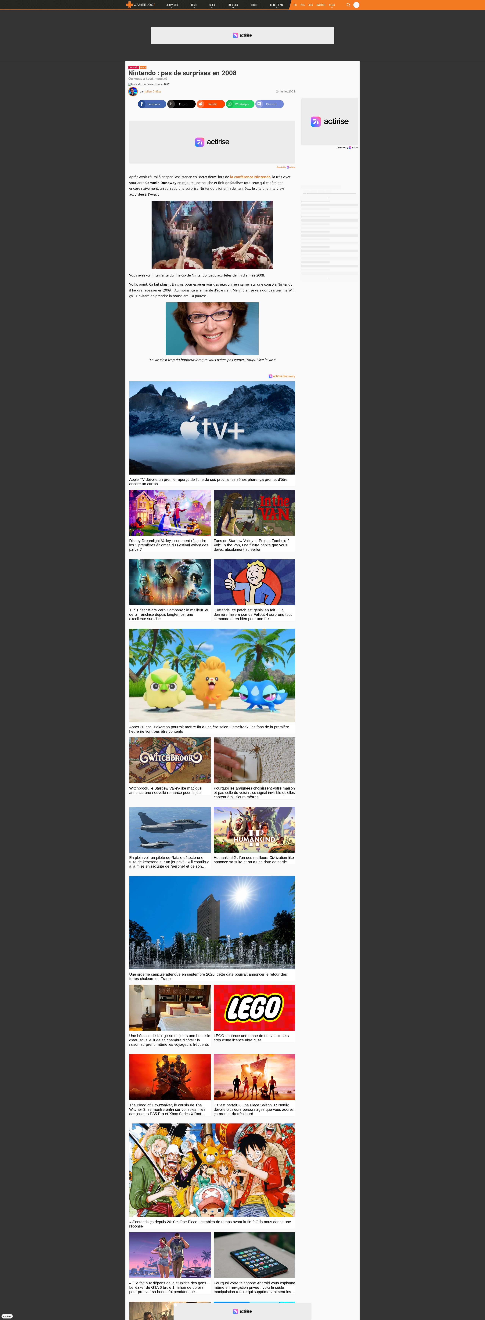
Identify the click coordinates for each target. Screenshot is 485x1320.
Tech (194, 4)
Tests (254, 4)
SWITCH (321, 4)
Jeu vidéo (133, 67)
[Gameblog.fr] (140, 4)
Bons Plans (277, 4)
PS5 (302, 4)
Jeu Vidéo (172, 4)
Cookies (7, 1316)
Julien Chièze (153, 91)
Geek (212, 4)
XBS (310, 4)
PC (295, 4)
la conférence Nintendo (250, 177)
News (143, 67)
